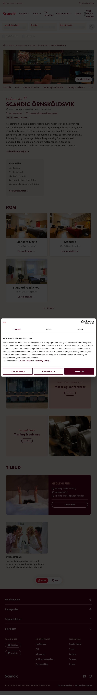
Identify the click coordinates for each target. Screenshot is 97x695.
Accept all (79, 371)
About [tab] (80, 329)
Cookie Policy (25, 361)
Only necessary (18, 371)
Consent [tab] (17, 329)
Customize (47, 371)
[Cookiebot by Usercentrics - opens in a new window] (83, 322)
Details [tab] (48, 329)
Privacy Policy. (43, 361)
